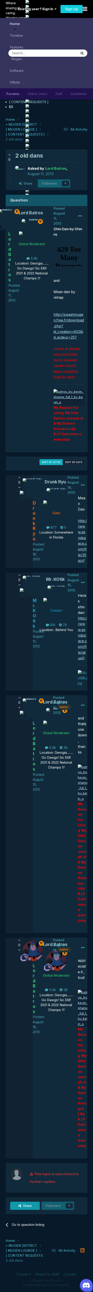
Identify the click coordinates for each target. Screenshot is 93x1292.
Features (16, 47)
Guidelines (78, 94)
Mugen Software (16, 65)
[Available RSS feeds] (82, 1250)
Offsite (15, 82)
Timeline (16, 36)
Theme (22, 1274)
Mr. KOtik (55, 579)
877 (53, 527)
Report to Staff (47, 1274)
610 (52, 625)
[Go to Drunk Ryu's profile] (56, 498)
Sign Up (71, 9)
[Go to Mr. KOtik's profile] (56, 596)
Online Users (37, 94)
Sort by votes (51, 462)
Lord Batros (31, 212)
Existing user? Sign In (36, 9)
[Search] (82, 53)
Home (15, 24)
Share (27, 183)
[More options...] (80, 216)
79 (64, 625)
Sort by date (73, 462)
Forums (12, 94)
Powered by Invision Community (46, 1285)
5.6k (33, 258)
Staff (58, 94)
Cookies (70, 1274)
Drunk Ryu (55, 481)
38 (65, 748)
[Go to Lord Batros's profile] (20, 171)
